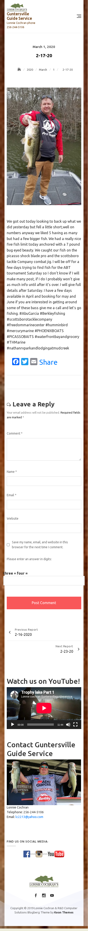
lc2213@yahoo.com (29, 817)
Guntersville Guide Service (19, 15)
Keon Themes (63, 912)
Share (48, 362)
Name (12, 471)
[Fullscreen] (75, 724)
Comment (15, 433)
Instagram (44, 895)
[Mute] (68, 724)
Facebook (36, 895)
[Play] (12, 724)
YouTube (52, 895)
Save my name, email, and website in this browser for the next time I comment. (40, 544)
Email (11, 495)
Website (12, 518)
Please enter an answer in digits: (29, 559)
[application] (44, 708)
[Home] (19, 69)
